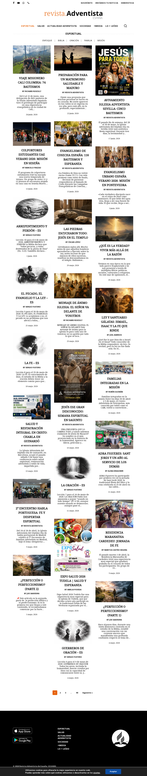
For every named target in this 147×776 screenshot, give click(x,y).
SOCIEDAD (63, 742)
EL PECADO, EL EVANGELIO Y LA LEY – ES (32, 298)
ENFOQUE (47, 40)
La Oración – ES (73, 485)
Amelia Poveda (74, 589)
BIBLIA (61, 40)
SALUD (61, 732)
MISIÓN (101, 40)
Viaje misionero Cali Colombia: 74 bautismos (32, 82)
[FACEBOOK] (13, 3)
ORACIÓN (74, 40)
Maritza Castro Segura (115, 550)
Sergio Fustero (33, 235)
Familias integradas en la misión (114, 383)
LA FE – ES (32, 363)
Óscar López (74, 242)
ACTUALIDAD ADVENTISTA (64, 737)
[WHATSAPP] (24, 3)
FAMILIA (88, 40)
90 (77, 693)
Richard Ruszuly (33, 91)
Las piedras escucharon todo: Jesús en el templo (73, 233)
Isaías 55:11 (71, 175)
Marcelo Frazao (33, 167)
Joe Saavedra (33, 593)
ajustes (96, 773)
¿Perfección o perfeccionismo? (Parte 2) (31, 584)
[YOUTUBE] (18, 3)
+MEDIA (62, 745)
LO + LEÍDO (63, 749)
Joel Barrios (116, 335)
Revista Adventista (74, 92)
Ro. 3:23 (22, 251)
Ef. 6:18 (75, 501)
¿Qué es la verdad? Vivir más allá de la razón (114, 250)
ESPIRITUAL (64, 729)
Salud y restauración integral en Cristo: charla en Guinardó (31, 432)
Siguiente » (87, 693)
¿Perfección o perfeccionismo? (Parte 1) (114, 611)
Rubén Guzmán (116, 392)
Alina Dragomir (115, 471)
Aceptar (113, 771)
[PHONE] (29, 3)
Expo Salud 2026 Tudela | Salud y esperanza (73, 580)
